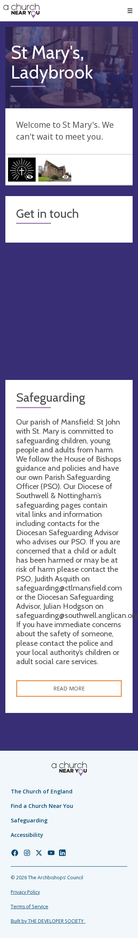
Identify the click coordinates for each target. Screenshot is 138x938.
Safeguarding (29, 820)
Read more (69, 688)
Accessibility (27, 834)
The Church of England (41, 791)
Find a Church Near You (42, 805)
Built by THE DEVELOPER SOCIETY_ (48, 921)
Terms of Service (29, 906)
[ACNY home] (21, 10)
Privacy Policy (25, 892)
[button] (130, 10)
